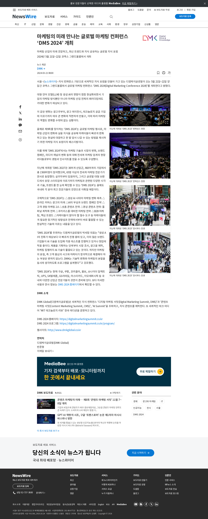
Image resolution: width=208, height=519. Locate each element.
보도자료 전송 (171, 489)
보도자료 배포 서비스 (27, 9)
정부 (125, 24)
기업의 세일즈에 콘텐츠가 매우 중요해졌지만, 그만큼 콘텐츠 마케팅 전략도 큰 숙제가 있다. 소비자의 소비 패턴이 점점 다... (89, 409)
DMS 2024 (138, 414)
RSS (59, 392)
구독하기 (116, 392)
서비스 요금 (107, 489)
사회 (109, 24)
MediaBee (122, 504)
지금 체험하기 (129, 3)
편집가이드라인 (38, 504)
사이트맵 (92, 504)
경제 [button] (135, 401)
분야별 (73, 484)
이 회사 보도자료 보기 (48, 430)
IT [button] (162, 401)
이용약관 (26, 504)
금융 (75, 24)
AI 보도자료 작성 (161, 9)
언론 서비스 (170, 480)
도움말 (140, 9)
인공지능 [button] (137, 407)
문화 (42, 24)
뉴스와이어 (50, 81)
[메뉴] (15, 10)
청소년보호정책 (69, 504)
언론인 (90, 16)
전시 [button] (149, 407)
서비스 (64, 16)
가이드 (77, 16)
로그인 (180, 9)
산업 (33, 24)
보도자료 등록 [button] (23, 486)
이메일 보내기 (45, 351)
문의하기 (40, 492)
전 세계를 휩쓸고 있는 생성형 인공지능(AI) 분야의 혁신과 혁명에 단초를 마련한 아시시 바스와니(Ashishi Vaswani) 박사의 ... (89, 424)
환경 (117, 24)
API (113, 504)
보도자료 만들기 (140, 480)
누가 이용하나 (108, 493)
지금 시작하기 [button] (139, 452)
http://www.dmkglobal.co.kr (64, 330)
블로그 (131, 9)
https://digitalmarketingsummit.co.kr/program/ (87, 323)
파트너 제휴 (81, 504)
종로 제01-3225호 (95, 510)
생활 (50, 24)
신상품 (147, 24)
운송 (84, 24)
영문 (157, 24)
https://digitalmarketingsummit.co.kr (81, 319)
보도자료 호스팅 (172, 493)
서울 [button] (158, 407)
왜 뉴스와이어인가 (109, 480)
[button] (158, 72)
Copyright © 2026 (105, 513)
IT (25, 24)
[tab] (84, 475)
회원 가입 (191, 9)
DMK (41, 68)
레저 (92, 24)
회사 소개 (16, 504)
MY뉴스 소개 (170, 484)
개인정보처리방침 (53, 504)
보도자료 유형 (139, 484)
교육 (100, 24)
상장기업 (136, 24)
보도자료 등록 (185, 16)
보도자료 (50, 16)
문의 (149, 9)
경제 (67, 24)
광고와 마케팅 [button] (149, 401)
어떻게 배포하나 (108, 484)
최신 (17, 24)
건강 (58, 24)
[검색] (111, 17)
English (101, 504)
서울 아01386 (30, 513)
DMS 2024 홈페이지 (68, 284)
